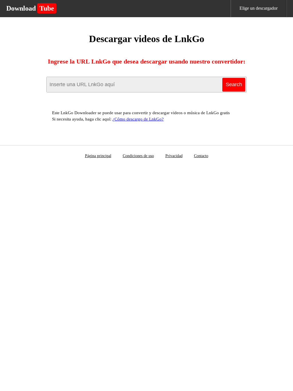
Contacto (201, 156)
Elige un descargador (258, 8)
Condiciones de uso (138, 156)
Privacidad (174, 156)
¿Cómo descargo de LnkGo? (138, 119)
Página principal (98, 156)
